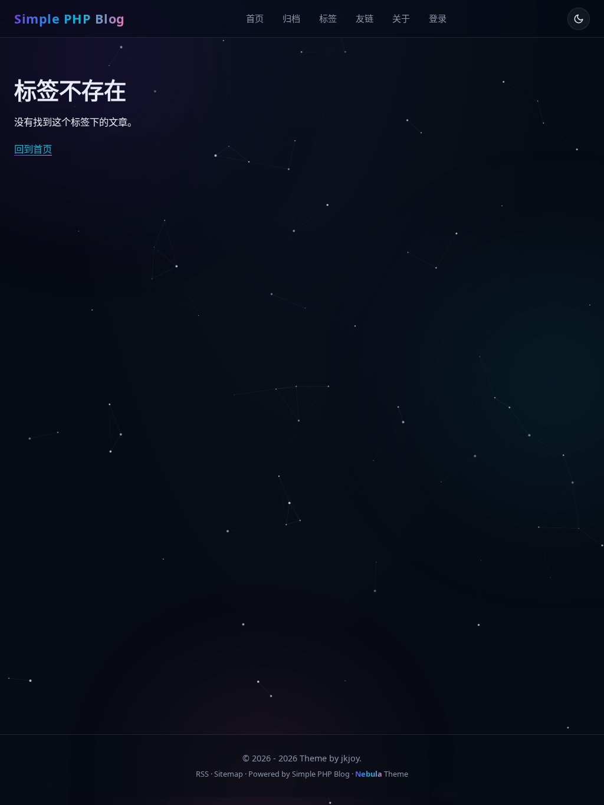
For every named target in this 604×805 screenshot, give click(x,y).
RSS (202, 773)
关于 (401, 18)
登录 (438, 18)
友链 (364, 18)
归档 (291, 18)
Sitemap (228, 773)
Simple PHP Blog (69, 18)
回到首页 (33, 149)
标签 (328, 18)
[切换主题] (578, 19)
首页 (255, 18)
